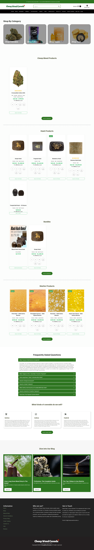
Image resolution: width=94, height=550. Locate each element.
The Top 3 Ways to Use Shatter (73, 481)
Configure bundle (18, 267)
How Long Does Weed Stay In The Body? (15, 482)
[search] (59, 6)
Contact (64, 11)
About (4, 508)
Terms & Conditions (8, 515)
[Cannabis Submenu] (23, 11)
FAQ (4, 526)
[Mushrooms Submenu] (54, 11)
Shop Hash (76, 41)
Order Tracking (70, 11)
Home (12, 11)
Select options (18, 112)
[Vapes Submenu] (42, 11)
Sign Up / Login (79, 11)
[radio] (12, 104)
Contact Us (6, 523)
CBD (45, 11)
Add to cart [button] (18, 213)
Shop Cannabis (11, 41)
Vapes (40, 11)
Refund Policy (6, 513)
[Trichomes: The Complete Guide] (47, 466)
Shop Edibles (32, 41)
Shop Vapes (55, 41)
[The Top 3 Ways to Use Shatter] (76, 466)
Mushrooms (51, 11)
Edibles (27, 11)
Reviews (5, 528)
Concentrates (34, 11)
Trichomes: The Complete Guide (45, 481)
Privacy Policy (6, 518)
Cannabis (21, 11)
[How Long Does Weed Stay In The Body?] (17, 466)
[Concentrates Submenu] (37, 11)
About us (58, 11)
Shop (16, 11)
